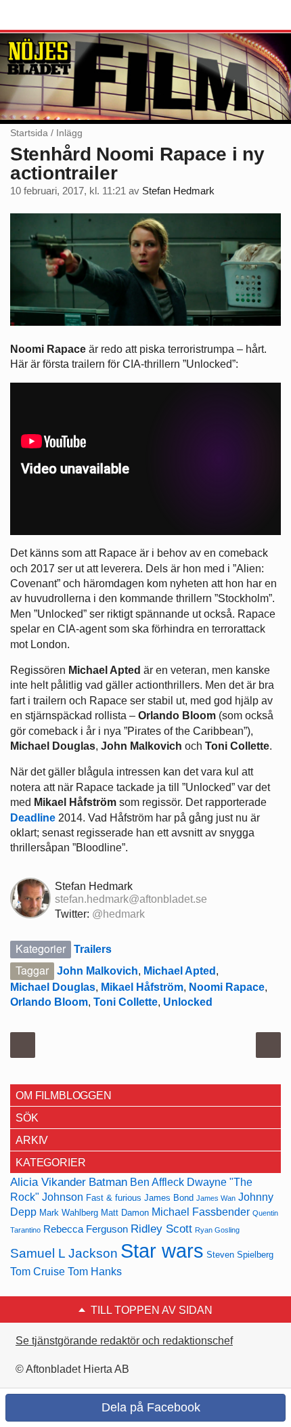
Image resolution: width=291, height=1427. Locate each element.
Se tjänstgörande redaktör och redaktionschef (124, 1340)
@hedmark (118, 914)
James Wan (216, 1198)
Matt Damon (125, 1213)
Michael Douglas (52, 987)
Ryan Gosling (217, 1230)
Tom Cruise (37, 1271)
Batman (108, 1182)
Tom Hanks (95, 1271)
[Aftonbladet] (61, 15)
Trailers (93, 949)
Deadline (32, 818)
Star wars (162, 1250)
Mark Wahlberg (68, 1213)
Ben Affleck (157, 1182)
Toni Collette (125, 1002)
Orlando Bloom (49, 1002)
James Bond (169, 1198)
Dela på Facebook (149, 1407)
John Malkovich (97, 971)
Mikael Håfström (142, 987)
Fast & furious (113, 1198)
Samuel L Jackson (64, 1253)
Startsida (29, 132)
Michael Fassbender (201, 1212)
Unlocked (187, 1002)
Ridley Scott (161, 1228)
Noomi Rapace (227, 987)
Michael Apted (179, 971)
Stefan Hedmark (178, 191)
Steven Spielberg (239, 1255)
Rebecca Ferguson (85, 1229)
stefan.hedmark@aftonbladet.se (131, 899)
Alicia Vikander (48, 1182)
